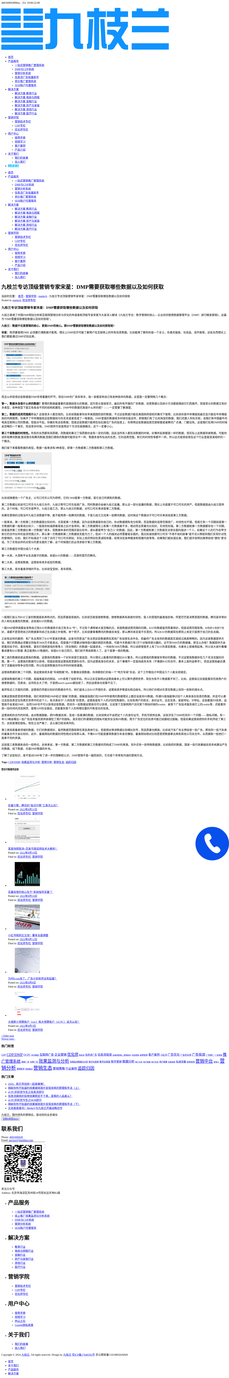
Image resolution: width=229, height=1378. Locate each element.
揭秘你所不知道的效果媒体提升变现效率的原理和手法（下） (44, 1104)
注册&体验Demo (11, 1119)
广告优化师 (185, 1055)
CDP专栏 (20, 125)
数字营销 (116, 1061)
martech (43, 296)
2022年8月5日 (28, 1025)
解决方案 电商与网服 (27, 97)
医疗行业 (20, 1267)
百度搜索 (171, 1062)
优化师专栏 (21, 129)
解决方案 (13, 89)
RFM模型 (35, 1055)
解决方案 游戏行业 (26, 109)
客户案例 (20, 145)
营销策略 (59, 1068)
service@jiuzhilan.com (21, 1140)
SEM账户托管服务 (25, 85)
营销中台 (204, 1061)
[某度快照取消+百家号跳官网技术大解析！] (27, 842)
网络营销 (191, 1062)
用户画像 (163, 1062)
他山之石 (20, 1321)
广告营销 (218, 1055)
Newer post (8, 1038)
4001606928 (16, 1137)
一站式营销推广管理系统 (29, 65)
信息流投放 (105, 1054)
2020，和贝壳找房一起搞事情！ (27, 1084)
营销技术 (21, 1069)
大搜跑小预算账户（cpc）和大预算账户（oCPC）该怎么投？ (44, 1021)
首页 (10, 57)
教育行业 (20, 1246)
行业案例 (71, 1068)
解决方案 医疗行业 (26, 113)
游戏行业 (20, 1263)
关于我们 (13, 153)
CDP (3, 1055)
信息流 (81, 1055)
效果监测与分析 (30, 762)
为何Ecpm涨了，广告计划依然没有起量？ (32, 978)
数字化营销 (94, 1062)
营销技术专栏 (23, 121)
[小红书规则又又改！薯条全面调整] (27, 928)
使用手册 (20, 137)
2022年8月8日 (28, 982)
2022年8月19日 (28, 852)
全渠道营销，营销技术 (121, 1055)
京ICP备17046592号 (83, 1354)
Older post (7, 1035)
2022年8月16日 (28, 896)
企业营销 (60, 1054)
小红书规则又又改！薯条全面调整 (28, 935)
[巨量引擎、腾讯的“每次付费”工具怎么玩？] (27, 798)
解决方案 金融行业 (26, 101)
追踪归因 (71, 762)
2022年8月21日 (28, 809)
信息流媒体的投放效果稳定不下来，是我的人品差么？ (40, 1096)
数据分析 (128, 1061)
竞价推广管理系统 (25, 81)
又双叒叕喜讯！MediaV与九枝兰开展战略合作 (35, 1108)
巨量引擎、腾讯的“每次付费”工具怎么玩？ (33, 805)
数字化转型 (104, 1062)
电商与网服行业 (24, 1250)
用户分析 (138, 1062)
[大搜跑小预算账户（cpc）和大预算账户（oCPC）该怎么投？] (27, 1015)
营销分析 (46, 762)
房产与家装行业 (24, 1259)
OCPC (27, 1054)
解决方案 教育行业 (26, 93)
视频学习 (20, 141)
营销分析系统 (23, 73)
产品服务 (13, 61)
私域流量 (181, 1061)
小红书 (163, 1055)
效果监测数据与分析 (79, 1062)
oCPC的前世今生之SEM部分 (25, 1100)
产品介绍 (20, 149)
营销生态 (58, 762)
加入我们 (20, 161)
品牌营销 (144, 1055)
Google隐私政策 (24, 1325)
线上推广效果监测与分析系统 (32, 1215)
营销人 (216, 1062)
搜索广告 (25, 1062)
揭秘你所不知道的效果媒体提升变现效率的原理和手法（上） (44, 1088)
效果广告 (34, 1062)
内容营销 (135, 1055)
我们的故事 (21, 157)
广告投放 (198, 1054)
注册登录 (13, 165)
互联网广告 (47, 1054)
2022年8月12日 (28, 939)
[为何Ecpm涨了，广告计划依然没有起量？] (27, 972)
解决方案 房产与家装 (27, 105)
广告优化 (174, 1054)
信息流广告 (91, 1055)
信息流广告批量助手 (27, 77)
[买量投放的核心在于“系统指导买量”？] (27, 885)
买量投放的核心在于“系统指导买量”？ (30, 892)
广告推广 (210, 1055)
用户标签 (155, 1062)
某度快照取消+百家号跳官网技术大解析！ (33, 848)
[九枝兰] (85, 48)
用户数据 (147, 1062)
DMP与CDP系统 (24, 69)
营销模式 (29, 1069)
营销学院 (13, 117)
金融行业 (20, 1255)
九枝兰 (25, 1354)
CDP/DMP (14, 762)
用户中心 (13, 133)
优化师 (72, 1054)
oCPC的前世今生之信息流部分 (26, 1092)
